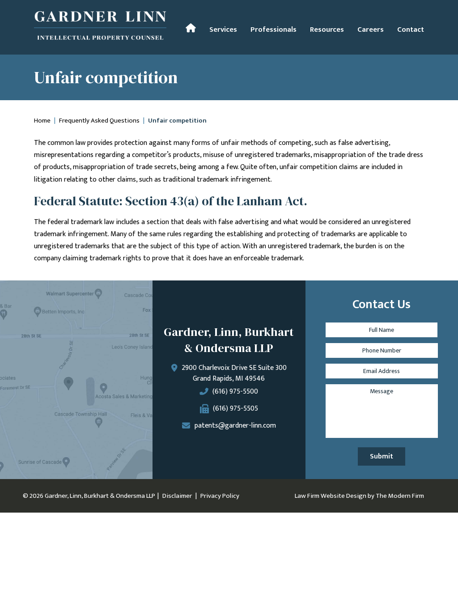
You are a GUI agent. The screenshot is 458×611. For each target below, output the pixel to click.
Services (223, 29)
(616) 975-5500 (235, 392)
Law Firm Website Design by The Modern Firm (359, 495)
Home (191, 28)
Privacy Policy (219, 495)
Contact (410, 29)
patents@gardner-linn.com (235, 426)
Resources (327, 29)
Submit (381, 456)
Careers (370, 29)
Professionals (273, 29)
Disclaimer (177, 495)
